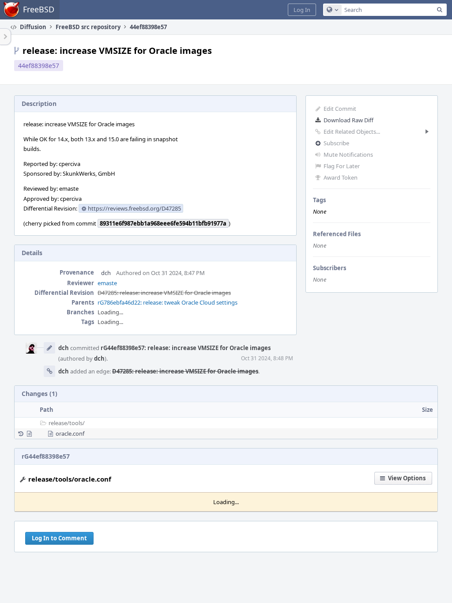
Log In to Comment (59, 538)
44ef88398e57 (38, 65)
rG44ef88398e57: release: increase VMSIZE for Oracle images (186, 348)
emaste (107, 283)
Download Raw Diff (348, 120)
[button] (302, 10)
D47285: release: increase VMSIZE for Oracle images (164, 293)
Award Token (341, 177)
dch (106, 273)
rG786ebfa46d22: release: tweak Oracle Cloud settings (167, 302)
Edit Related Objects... (352, 132)
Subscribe (336, 143)
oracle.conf (70, 433)
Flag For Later (342, 166)
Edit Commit (340, 109)
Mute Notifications (348, 154)
